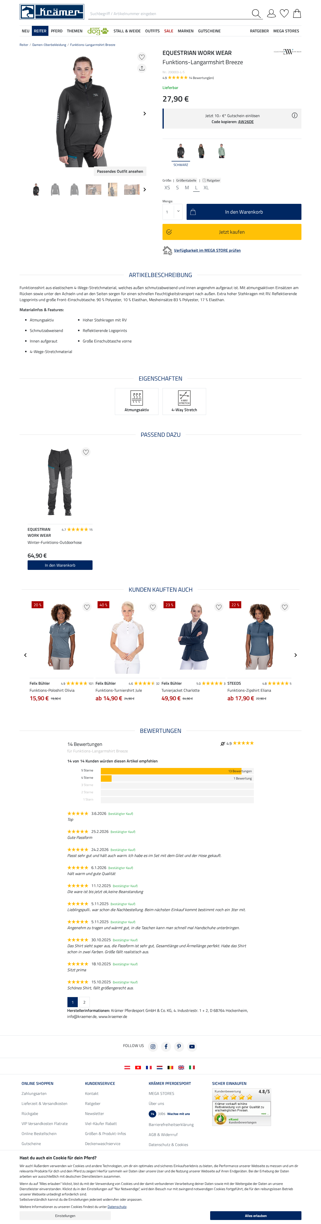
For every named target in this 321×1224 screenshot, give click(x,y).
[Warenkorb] (297, 13)
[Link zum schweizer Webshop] (139, 1067)
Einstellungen (65, 1215)
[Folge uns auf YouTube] (192, 1047)
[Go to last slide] (26, 655)
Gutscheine (31, 1144)
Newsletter (94, 1113)
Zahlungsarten (34, 1093)
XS (167, 187)
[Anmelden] (271, 13)
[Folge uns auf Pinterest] (179, 1047)
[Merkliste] (284, 13)
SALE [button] (168, 31)
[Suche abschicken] (257, 13)
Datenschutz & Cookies (168, 1145)
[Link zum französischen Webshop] (150, 1067)
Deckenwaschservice (102, 1144)
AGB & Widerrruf (163, 1134)
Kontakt (92, 1093)
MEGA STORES (286, 31)
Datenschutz (117, 1206)
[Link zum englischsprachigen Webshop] (182, 1067)
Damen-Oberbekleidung (49, 44)
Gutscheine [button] (209, 31)
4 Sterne (87, 777)
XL (206, 187)
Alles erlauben (256, 1215)
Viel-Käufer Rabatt (101, 1123)
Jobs (170, 1113)
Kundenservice (100, 1083)
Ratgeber (214, 180)
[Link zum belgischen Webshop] (171, 1067)
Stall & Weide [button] (127, 31)
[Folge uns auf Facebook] (166, 1047)
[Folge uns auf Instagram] (153, 1047)
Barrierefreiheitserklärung (171, 1124)
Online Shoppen (37, 1083)
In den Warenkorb (60, 565)
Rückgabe (30, 1113)
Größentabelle (186, 180)
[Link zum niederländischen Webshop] (161, 1067)
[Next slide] (144, 114)
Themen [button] (75, 31)
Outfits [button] (152, 31)
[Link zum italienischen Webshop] (193, 1067)
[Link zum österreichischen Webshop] (128, 1067)
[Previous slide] (24, 114)
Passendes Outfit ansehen (120, 171)
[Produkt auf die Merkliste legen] (141, 56)
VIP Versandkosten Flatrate (45, 1123)
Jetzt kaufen (232, 232)
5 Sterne (87, 770)
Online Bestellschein (39, 1133)
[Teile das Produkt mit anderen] (141, 68)
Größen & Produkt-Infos (105, 1133)
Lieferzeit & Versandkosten (44, 1103)
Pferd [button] (56, 31)
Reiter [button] (40, 31)
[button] (98, 31)
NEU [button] (25, 31)
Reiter (24, 44)
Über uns (156, 1103)
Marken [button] (186, 31)
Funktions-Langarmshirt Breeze (92, 44)
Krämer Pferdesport (170, 1083)
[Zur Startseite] (52, 11)
